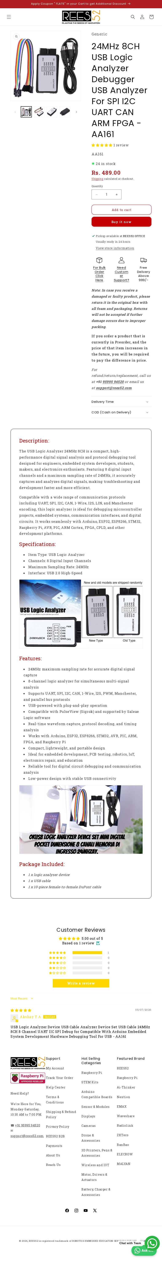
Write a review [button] (81, 983)
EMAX (122, 1106)
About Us (53, 1155)
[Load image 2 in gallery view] (39, 111)
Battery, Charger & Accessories (96, 1192)
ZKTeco (123, 1135)
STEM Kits (89, 1082)
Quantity (97, 186)
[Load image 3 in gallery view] (52, 111)
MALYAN (124, 1164)
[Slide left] (15, 112)
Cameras (88, 1126)
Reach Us (53, 1165)
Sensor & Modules (95, 1107)
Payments (54, 1146)
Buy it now (121, 222)
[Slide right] (76, 112)
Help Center (56, 1087)
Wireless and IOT (95, 1165)
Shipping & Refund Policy (61, 1114)
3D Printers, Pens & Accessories (96, 1153)
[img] (21, 1010)
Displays (88, 1116)
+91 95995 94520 (27, 1125)
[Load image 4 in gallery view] (64, 111)
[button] (9, 17)
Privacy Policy (57, 1127)
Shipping (97, 178)
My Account (55, 1068)
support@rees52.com (27, 1136)
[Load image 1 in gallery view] (26, 111)
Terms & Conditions (55, 1099)
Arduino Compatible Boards (96, 1094)
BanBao (123, 1145)
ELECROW (125, 1154)
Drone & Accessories (90, 1138)
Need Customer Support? (121, 273)
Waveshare (126, 1116)
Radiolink (125, 1125)
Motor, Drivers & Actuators (94, 1177)
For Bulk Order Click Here (99, 273)
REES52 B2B (55, 1136)
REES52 (123, 1068)
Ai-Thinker (126, 1087)
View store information (115, 248)
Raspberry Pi (91, 1073)
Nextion (123, 1097)
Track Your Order (59, 1078)
